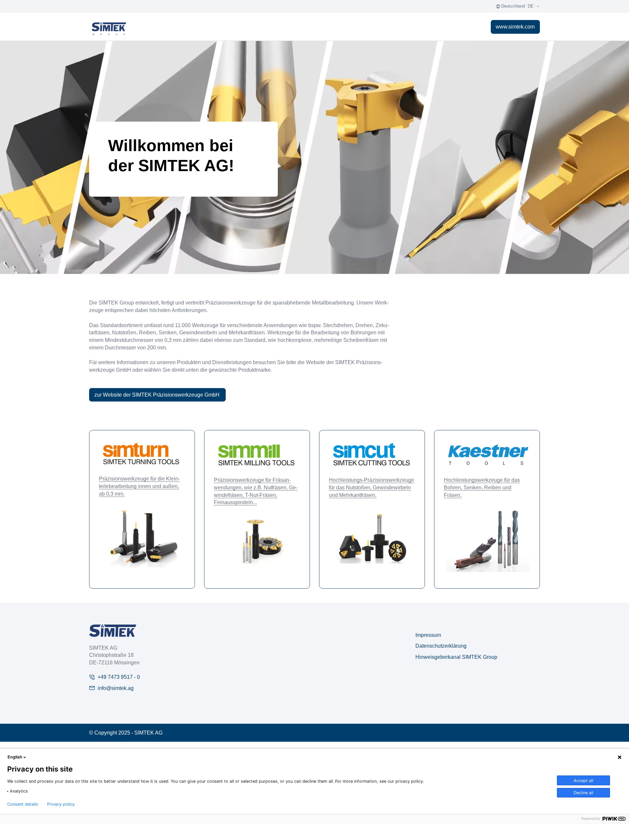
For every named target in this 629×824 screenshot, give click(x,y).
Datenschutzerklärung (441, 646)
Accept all (583, 780)
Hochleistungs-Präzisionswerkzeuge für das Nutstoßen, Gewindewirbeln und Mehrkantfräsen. (371, 487)
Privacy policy (61, 804)
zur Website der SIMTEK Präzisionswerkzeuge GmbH (157, 395)
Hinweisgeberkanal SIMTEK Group (456, 657)
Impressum (428, 635)
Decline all (583, 792)
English (15, 757)
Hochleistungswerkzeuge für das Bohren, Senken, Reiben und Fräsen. (482, 487)
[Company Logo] (112, 630)
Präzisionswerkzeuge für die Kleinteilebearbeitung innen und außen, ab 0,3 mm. (139, 486)
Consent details (22, 804)
